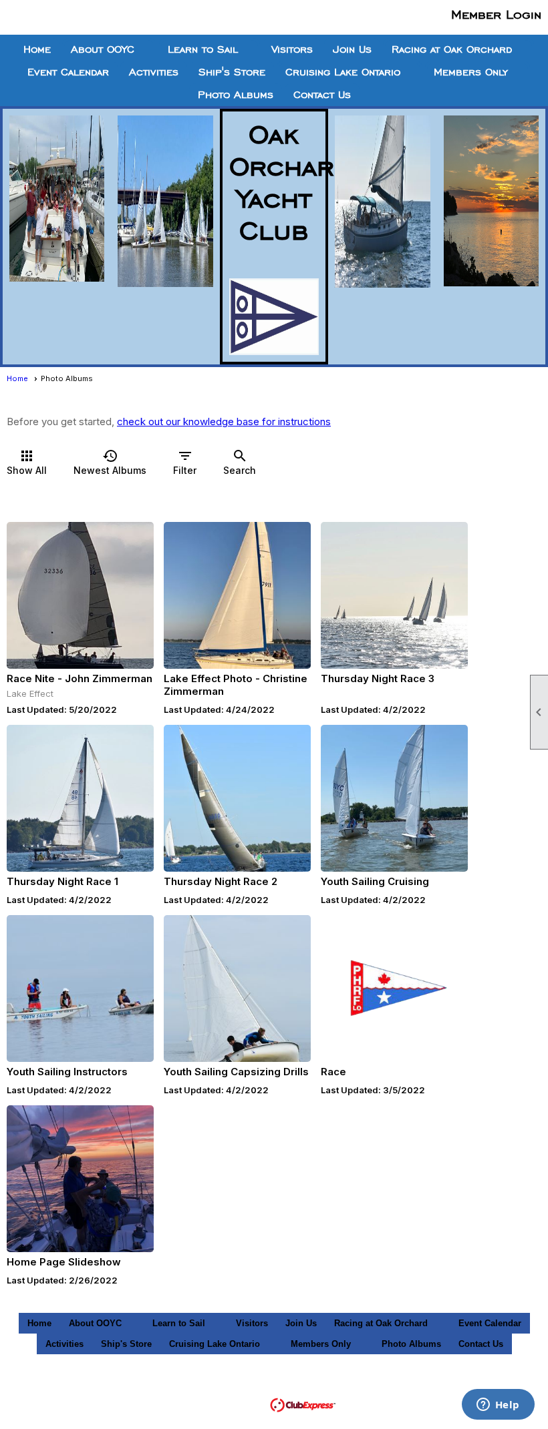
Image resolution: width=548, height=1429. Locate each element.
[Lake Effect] (80, 595)
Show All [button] (27, 462)
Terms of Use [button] (389, 1385)
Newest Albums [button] (110, 462)
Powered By (240, 1404)
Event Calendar (68, 72)
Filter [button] (184, 462)
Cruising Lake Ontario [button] (342, 72)
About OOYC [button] (102, 49)
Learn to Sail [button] (203, 49)
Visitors (292, 49)
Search (239, 462)
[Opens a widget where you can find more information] (498, 1405)
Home (37, 49)
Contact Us (322, 95)
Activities (153, 72)
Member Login (496, 14)
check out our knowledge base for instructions (224, 421)
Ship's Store (231, 72)
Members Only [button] (471, 72)
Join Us (352, 49)
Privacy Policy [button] (472, 1385)
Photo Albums (235, 95)
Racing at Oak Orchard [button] (452, 49)
